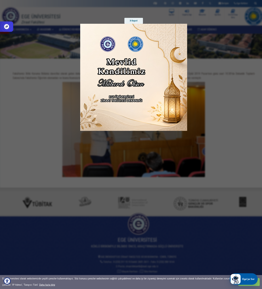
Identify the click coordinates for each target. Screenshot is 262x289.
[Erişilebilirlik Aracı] (7, 281)
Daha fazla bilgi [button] (47, 284)
